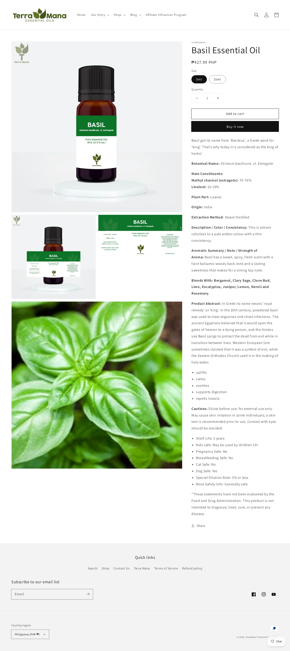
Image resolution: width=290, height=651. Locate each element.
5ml (199, 79)
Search (93, 568)
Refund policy (192, 568)
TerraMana (250, 637)
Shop (105, 568)
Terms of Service (166, 568)
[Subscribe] (88, 594)
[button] (256, 15)
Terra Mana (142, 568)
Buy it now (235, 126)
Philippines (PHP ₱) (27, 634)
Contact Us (122, 568)
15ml (217, 79)
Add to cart (235, 113)
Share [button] (201, 526)
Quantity (197, 89)
